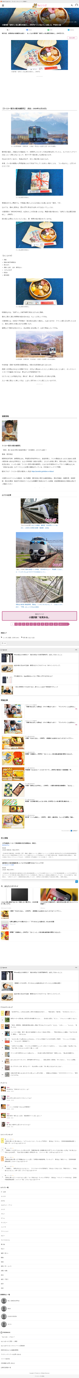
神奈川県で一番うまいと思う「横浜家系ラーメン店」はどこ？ (24, 1115)
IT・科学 (3, 1192)
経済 (2, 1283)
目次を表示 (72, 38)
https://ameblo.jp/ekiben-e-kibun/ (43, 471)
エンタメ (3, 1196)
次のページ (63, 624)
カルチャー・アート (6, 1205)
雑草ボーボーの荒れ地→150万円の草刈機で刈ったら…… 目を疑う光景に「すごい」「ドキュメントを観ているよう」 (44, 1018)
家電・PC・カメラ (6, 1266)
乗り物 (3, 1244)
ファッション (4, 1231)
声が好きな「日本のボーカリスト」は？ (18, 1089)
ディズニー (4, 1222)
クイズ (3, 1209)
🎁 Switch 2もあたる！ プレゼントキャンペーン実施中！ (14, 1)
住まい (3, 1248)
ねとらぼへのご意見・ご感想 (9, 1341)
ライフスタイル (5, 1240)
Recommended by (66, 830)
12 (56, 624)
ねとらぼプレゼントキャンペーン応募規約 (13, 1345)
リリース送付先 (5, 1359)
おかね (3, 1200)
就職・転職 (4, 1270)
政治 (2, 1275)
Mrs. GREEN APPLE (13, 1301)
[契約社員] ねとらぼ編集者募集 (9, 1350)
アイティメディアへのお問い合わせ (11, 1354)
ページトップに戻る (39, 1376)
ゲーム (3, 1218)
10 (46, 624)
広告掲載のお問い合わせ (8, 1363)
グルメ (3, 1214)
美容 (2, 1288)
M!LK (9, 1308)
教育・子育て (4, 1279)
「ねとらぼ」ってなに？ (8, 1337)
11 (51, 624)
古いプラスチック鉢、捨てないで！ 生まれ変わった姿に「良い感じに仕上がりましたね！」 (37, 1066)
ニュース (3, 1227)
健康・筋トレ (4, 1253)
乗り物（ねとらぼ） (29, 637)
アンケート (3, 1083)
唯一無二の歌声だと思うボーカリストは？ (19, 1124)
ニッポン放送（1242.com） (11, 637)
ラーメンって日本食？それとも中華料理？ (19, 1107)
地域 (2, 1262)
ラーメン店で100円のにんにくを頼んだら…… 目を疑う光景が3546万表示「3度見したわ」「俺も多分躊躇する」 (43, 1053)
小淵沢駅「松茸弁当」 (39, 617)
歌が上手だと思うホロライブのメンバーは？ (19, 1098)
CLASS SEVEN (12, 1316)
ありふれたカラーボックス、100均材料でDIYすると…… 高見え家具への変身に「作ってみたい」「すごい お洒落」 (43, 1059)
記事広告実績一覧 (6, 1367)
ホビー (3, 1235)
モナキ (9, 1324)
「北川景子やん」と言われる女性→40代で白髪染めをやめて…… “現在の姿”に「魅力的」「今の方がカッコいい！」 (44, 1012)
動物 (2, 1257)
